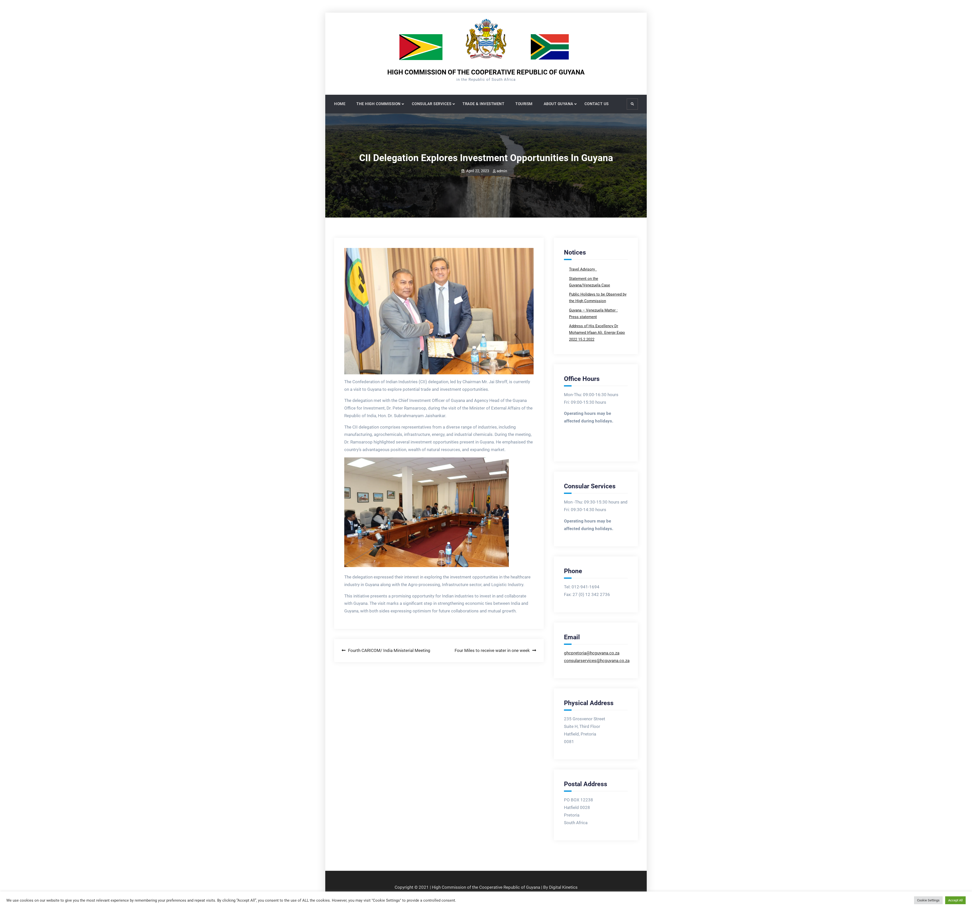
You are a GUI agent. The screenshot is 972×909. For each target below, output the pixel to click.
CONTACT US (596, 104)
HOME (339, 104)
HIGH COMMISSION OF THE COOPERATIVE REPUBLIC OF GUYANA (486, 72)
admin (502, 171)
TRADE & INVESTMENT (483, 104)
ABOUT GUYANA (558, 104)
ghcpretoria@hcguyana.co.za (591, 652)
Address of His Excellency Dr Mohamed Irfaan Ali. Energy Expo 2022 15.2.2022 (597, 333)
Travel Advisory (582, 269)
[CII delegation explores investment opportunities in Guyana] (439, 311)
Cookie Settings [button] (928, 900)
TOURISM (524, 104)
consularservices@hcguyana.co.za (597, 660)
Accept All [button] (955, 900)
